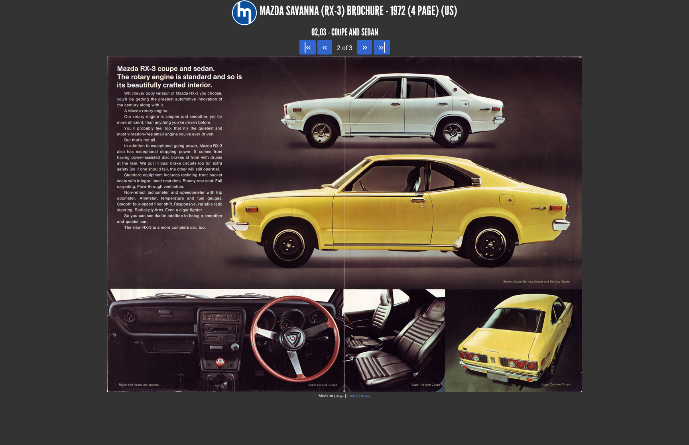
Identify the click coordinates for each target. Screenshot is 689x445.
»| (381, 47)
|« (307, 47)
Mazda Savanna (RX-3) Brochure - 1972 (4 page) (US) (358, 11)
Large (358, 396)
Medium (331, 396)
